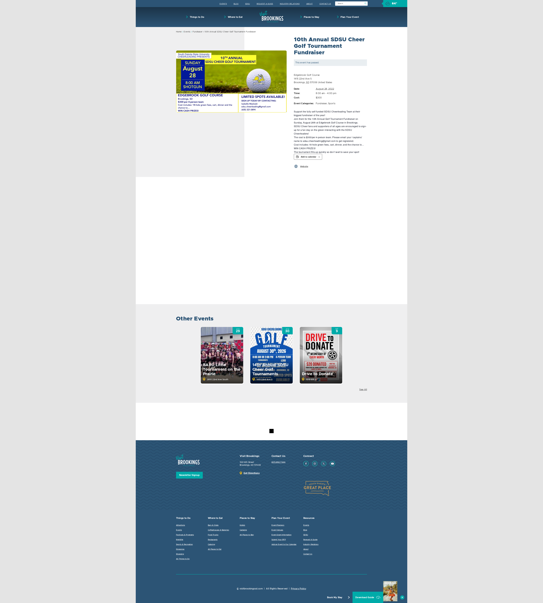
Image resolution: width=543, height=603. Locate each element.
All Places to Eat (214, 549)
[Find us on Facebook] (306, 465)
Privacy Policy (298, 589)
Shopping (180, 554)
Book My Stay (334, 597)
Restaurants (212, 539)
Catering (211, 544)
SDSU (247, 4)
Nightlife (179, 539)
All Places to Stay (247, 535)
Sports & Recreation (184, 544)
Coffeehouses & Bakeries (218, 530)
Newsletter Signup (189, 475)
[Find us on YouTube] (332, 465)
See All (363, 389)
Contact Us (325, 4)
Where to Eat (235, 17)
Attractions (180, 525)
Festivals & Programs (185, 535)
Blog (236, 4)
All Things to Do (182, 559)
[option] (231, 81)
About (309, 4)
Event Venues (277, 530)
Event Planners (278, 525)
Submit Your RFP (279, 539)
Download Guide (365, 597)
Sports (331, 103)
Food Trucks (213, 535)
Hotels (242, 525)
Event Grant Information (281, 535)
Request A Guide (265, 4)
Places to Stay (311, 17)
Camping (243, 530)
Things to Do (196, 17)
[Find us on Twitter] (323, 465)
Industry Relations (289, 4)
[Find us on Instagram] (314, 465)
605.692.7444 (278, 462)
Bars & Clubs (213, 525)
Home (179, 32)
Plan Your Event (349, 17)
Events (223, 4)
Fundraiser (198, 32)
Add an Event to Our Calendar (284, 544)
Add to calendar (308, 156)
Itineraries (180, 549)
